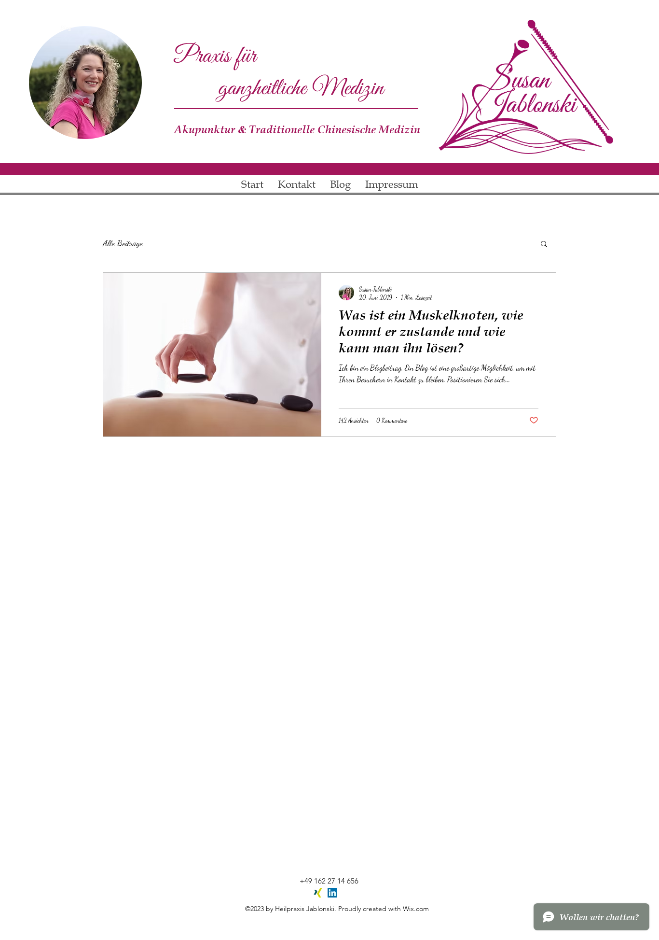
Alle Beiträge (123, 243)
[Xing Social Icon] (318, 893)
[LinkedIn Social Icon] (332, 893)
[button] (544, 244)
